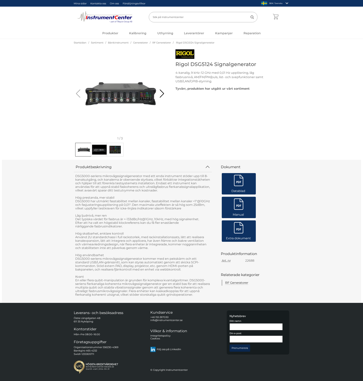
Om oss (114, 3)
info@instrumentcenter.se (166, 320)
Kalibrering (137, 33)
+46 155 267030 (159, 317)
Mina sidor (80, 3)
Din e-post (235, 333)
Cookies (155, 338)
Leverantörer (194, 33)
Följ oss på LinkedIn (169, 349)
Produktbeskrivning (94, 167)
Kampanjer (224, 33)
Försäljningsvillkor (134, 3)
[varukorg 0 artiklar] (275, 17)
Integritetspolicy (160, 335)
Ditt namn (235, 321)
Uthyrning (165, 33)
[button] (161, 93)
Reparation (252, 33)
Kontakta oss (98, 3)
